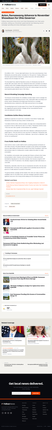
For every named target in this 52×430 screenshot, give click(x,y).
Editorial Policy (39, 426)
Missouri (24, 420)
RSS (45, 426)
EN (46, 1)
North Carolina (37, 8)
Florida (23, 414)
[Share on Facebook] (46, 31)
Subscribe (42, 4)
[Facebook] (5, 413)
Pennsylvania (25, 418)
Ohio (49, 8)
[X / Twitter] (3, 413)
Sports (26, 8)
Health (22, 8)
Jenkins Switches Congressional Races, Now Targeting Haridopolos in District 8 (25, 182)
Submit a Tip (45, 409)
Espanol (48, 426)
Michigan (24, 416)
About (44, 405)
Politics (7, 8)
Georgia (32, 8)
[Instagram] (8, 413)
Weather (12, 8)
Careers (44, 412)
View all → (47, 215)
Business (17, 8)
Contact (44, 407)
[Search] (36, 5)
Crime (3, 8)
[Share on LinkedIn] (49, 31)
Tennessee (44, 8)
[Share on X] (44, 31)
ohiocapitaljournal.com (10, 196)
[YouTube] (11, 413)
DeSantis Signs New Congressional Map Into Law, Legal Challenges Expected (24, 189)
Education (34, 418)
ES (49, 1)
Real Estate (34, 414)
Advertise (45, 414)
